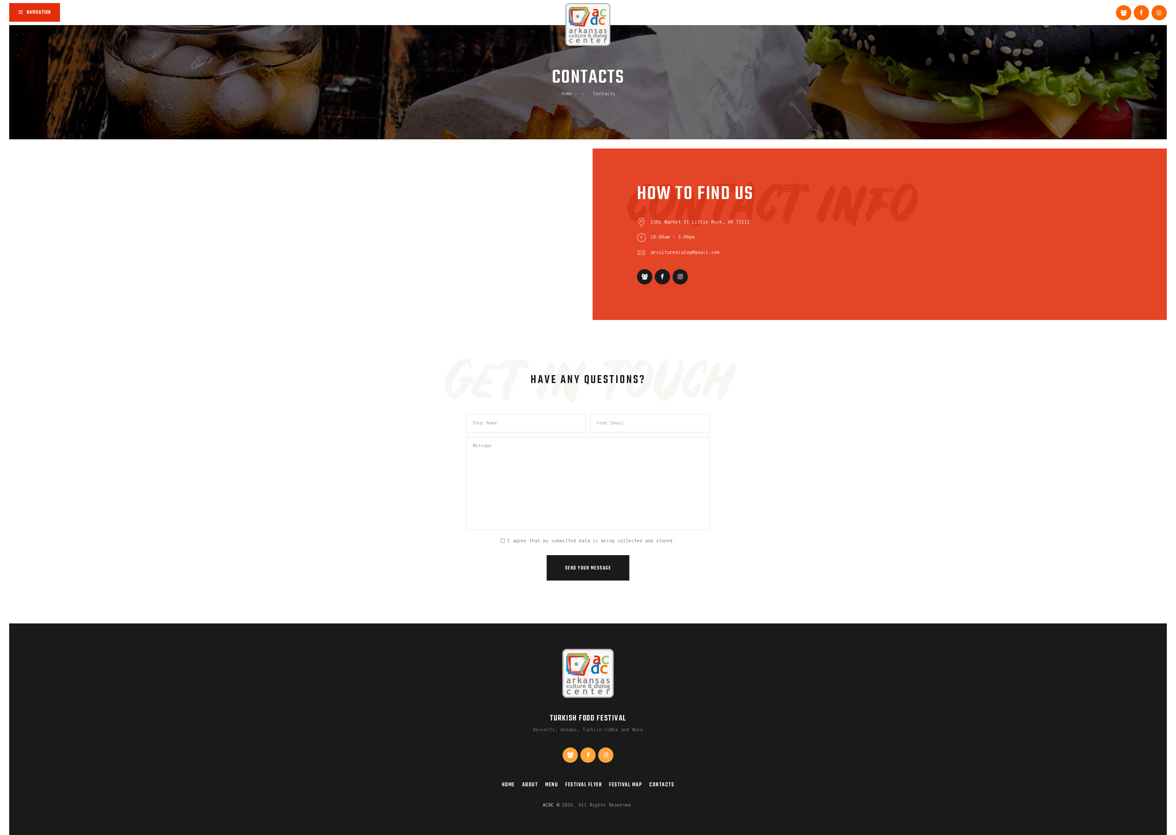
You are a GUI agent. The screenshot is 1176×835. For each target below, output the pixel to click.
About (530, 784)
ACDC (548, 805)
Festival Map (625, 784)
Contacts (661, 784)
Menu (551, 784)
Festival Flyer (583, 784)
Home (566, 94)
